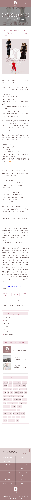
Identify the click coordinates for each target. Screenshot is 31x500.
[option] (15, 56)
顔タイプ (6, 323)
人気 (5, 403)
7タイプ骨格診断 (17, 399)
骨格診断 (4, 288)
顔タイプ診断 (7, 406)
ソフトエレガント (7, 399)
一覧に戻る (15, 294)
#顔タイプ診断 (8, 305)
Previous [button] (3, 57)
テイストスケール (7, 389)
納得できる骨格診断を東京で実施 (11, 286)
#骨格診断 (17, 305)
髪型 (17, 420)
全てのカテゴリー (8, 318)
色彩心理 (24, 382)
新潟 (5, 392)
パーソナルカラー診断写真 (9, 410)
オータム (19, 406)
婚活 (12, 392)
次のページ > (25, 294)
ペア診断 (22, 413)
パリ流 (9, 396)
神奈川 (5, 385)
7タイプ (16, 392)
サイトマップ (23, 483)
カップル (6, 332)
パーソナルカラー (7, 413)
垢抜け (21, 392)
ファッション (11, 420)
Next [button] (27, 57)
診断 (5, 320)
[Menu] (28, 3)
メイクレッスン (8, 329)
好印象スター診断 (23, 403)
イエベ (10, 385)
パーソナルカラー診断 (12, 403)
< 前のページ (5, 294)
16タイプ (24, 399)
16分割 (5, 416)
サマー (22, 416)
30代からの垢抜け (8, 334)
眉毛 (13, 416)
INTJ (5, 396)
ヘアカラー (15, 413)
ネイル (5, 420)
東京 (18, 410)
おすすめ (6, 382)
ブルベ (20, 389)
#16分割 (24, 305)
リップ (17, 416)
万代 (11, 382)
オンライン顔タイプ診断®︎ (18, 396)
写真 (25, 389)
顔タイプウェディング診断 (19, 385)
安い (10, 416)
